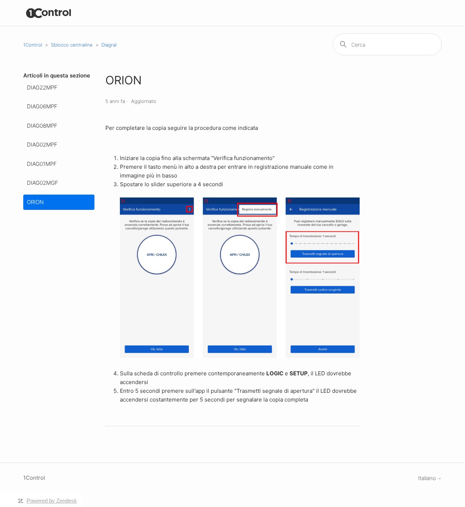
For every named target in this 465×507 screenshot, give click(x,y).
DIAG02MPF (42, 144)
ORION (35, 202)
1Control (32, 45)
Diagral (109, 45)
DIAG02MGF (42, 182)
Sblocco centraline (72, 45)
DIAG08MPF (42, 125)
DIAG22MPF (42, 87)
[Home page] (48, 13)
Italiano (427, 478)
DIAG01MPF (42, 163)
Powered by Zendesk (52, 501)
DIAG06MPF (42, 106)
